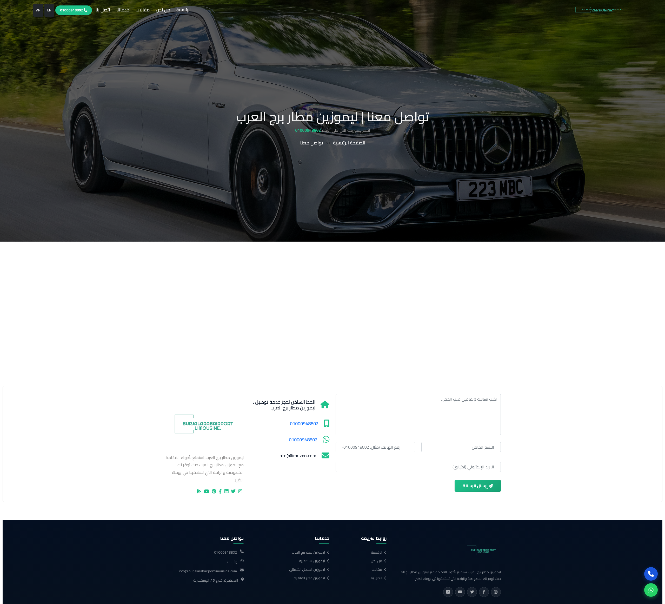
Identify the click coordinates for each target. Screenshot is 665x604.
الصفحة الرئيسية (349, 142)
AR (38, 10)
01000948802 (72, 10)
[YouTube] (460, 592)
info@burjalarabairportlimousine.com (208, 571)
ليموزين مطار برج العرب (308, 552)
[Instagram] (496, 592)
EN (49, 10)
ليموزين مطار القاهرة (309, 578)
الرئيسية (183, 9)
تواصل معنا (311, 142)
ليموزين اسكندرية (312, 561)
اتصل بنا (103, 9)
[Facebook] (484, 592)
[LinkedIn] (448, 592)
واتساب (232, 562)
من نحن (163, 9)
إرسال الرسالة (476, 486)
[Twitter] (472, 592)
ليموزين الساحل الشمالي (307, 569)
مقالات (143, 9)
